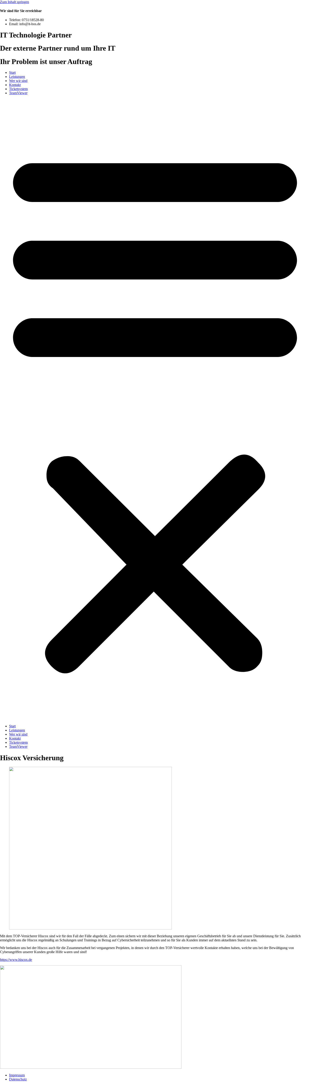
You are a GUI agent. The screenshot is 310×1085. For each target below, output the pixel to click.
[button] (155, 410)
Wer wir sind (18, 81)
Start (12, 72)
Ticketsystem (18, 89)
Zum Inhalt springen (14, 2)
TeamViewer (18, 93)
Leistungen (17, 77)
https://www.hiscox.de (16, 960)
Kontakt (15, 85)
